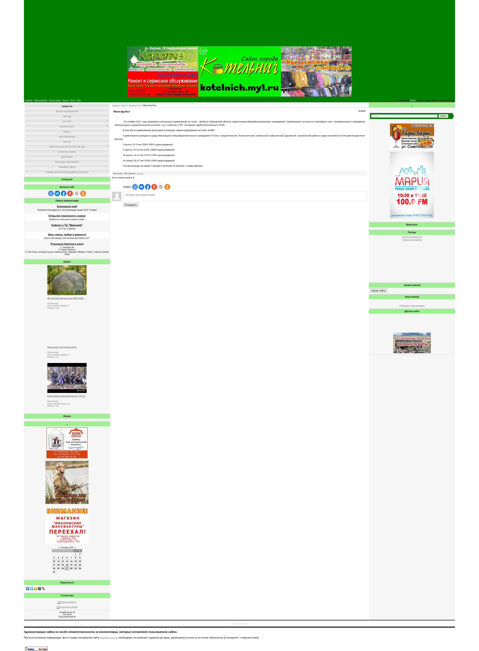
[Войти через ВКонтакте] (57, 193)
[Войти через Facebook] (63, 193)
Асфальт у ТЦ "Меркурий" (67, 225)
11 (58, 561)
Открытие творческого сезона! (67, 215)
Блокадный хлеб (67, 206)
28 (71, 568)
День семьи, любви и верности (67, 234)
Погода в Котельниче (412, 237)
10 (54, 561)
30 (80, 568)
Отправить (131, 205)
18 (58, 565)
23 (80, 565)
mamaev (140, 173)
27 (67, 568)
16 (80, 561)
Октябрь (133, 105)
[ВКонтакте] (28, 588)
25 (58, 568)
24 (54, 568)
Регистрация (55, 100)
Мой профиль (40, 100)
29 (75, 568)
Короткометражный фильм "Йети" (66, 396)
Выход (65, 100)
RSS (79, 100)
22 (75, 565)
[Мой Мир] (40, 588)
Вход (72, 100)
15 (75, 561)
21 (71, 565)
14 (71, 561)
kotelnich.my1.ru (109, 637)
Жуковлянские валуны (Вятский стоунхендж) (67, 298)
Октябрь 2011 (67, 547)
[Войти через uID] (51, 193)
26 (63, 568)
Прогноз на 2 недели (412, 240)
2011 (124, 105)
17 (54, 565)
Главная (29, 100)
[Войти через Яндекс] (70, 193)
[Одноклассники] (36, 588)
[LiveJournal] (43, 588)
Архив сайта (378, 290)
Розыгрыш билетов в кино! (67, 243)
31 (54, 572)
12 (63, 561)
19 (63, 565)
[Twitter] (32, 588)
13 (67, 561)
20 (67, 565)
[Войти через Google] (77, 193)
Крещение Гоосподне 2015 (62, 347)
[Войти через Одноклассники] (83, 193)
